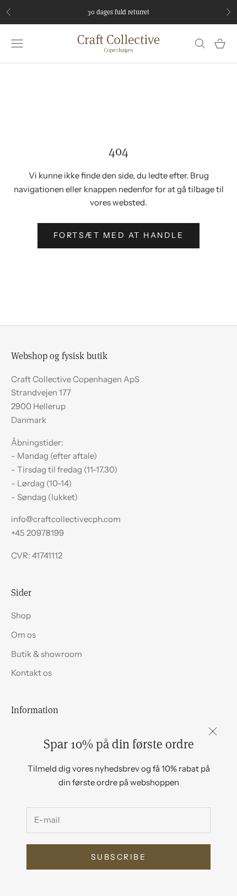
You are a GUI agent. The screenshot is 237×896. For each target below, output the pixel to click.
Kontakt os (31, 672)
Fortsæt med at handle (118, 235)
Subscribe (119, 857)
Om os (23, 634)
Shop (21, 615)
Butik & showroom (46, 654)
